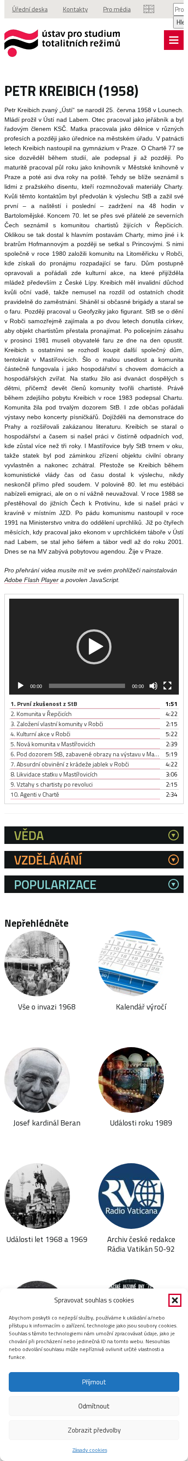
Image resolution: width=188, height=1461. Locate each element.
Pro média (117, 9)
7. (69, 764)
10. (34, 794)
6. (85, 754)
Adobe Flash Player (31, 580)
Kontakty (75, 9)
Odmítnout (94, 1406)
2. (41, 713)
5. (52, 743)
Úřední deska (30, 9)
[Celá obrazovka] (167, 685)
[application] (94, 647)
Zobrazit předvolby (94, 1430)
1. (43, 703)
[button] (175, 1300)
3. (56, 723)
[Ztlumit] (153, 685)
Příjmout (94, 1382)
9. (51, 784)
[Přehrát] (20, 685)
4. (40, 733)
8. (53, 774)
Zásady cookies (90, 1450)
